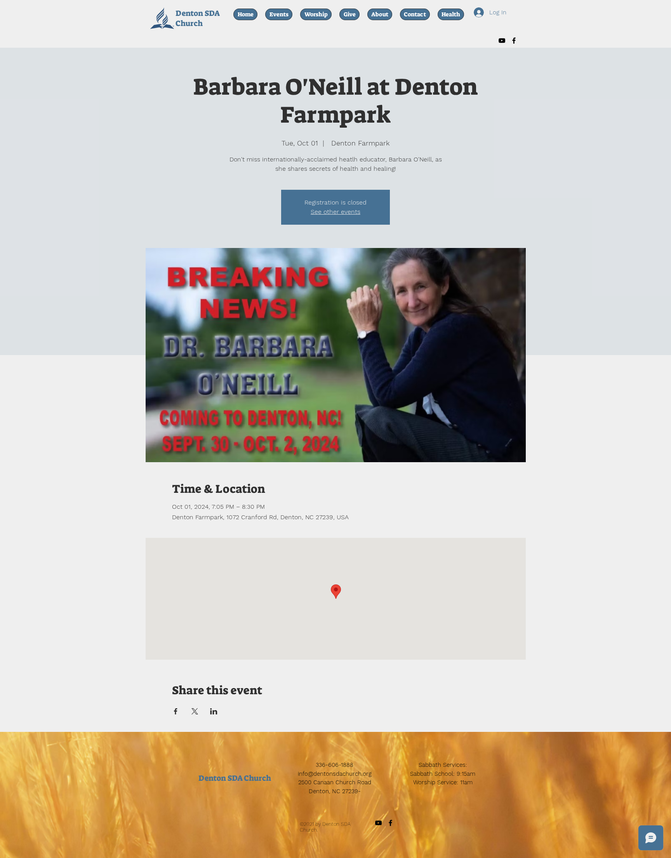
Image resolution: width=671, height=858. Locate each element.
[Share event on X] (194, 711)
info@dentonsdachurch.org (335, 773)
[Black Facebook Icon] (514, 40)
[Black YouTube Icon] (502, 40)
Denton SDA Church (197, 18)
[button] (451, 14)
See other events (335, 211)
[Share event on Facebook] (175, 711)
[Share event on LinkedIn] (213, 711)
